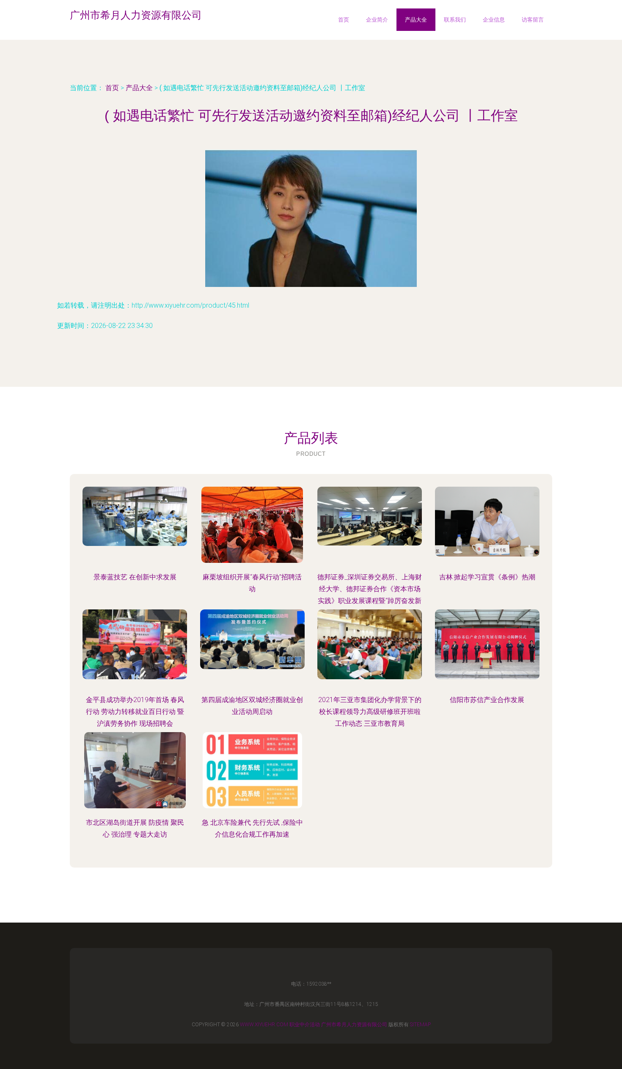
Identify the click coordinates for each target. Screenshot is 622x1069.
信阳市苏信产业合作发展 (487, 700)
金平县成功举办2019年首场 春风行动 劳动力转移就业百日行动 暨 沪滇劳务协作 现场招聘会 (135, 711)
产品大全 (416, 20)
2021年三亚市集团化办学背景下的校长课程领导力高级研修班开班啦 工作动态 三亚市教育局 (369, 711)
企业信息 (494, 20)
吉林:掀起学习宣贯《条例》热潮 (487, 577)
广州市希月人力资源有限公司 (354, 1025)
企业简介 (377, 20)
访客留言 (533, 20)
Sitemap (420, 1025)
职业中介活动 (304, 1025)
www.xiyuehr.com (264, 1025)
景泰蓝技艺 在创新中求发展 (135, 577)
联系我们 (455, 20)
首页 (343, 20)
